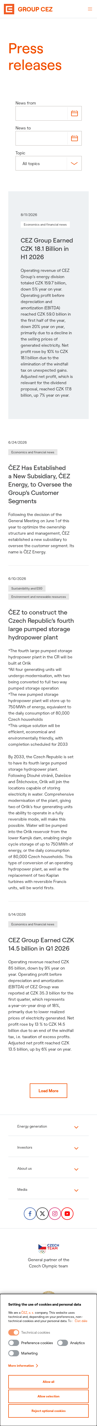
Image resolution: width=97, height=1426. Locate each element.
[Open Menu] (90, 9)
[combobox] (23, 163)
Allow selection (48, 1396)
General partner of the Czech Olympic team (48, 1262)
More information (21, 1366)
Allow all (48, 1382)
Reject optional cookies (49, 1411)
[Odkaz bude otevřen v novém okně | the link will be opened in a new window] (30, 1213)
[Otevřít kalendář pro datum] (74, 113)
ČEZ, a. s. (27, 1312)
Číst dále (81, 1321)
